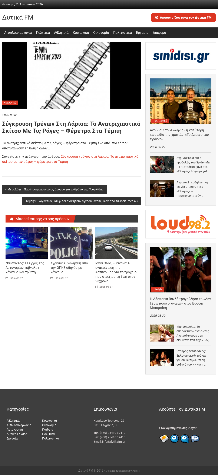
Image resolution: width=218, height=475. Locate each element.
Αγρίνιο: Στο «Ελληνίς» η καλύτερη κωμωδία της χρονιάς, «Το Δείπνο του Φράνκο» (179, 134)
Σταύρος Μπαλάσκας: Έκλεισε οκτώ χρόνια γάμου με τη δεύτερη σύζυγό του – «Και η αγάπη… (191, 358)
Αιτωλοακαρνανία (18, 33)
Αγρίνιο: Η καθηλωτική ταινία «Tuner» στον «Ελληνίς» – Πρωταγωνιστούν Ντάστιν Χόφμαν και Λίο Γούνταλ (192, 189)
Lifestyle (157, 289)
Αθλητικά (61, 33)
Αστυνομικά (15, 429)
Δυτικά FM (17, 17)
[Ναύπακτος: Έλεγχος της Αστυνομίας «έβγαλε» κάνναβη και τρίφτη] (27, 242)
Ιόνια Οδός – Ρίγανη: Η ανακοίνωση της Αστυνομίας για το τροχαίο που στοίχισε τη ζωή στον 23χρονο (115, 272)
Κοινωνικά (81, 33)
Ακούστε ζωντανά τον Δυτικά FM (186, 18)
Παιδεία (47, 429)
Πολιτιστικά (122, 33)
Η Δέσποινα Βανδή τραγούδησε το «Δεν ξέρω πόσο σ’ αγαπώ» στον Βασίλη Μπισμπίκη (180, 303)
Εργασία (142, 33)
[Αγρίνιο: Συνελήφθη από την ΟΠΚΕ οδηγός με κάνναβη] (71, 242)
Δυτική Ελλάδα (17, 434)
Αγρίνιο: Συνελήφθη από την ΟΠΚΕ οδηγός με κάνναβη (69, 267)
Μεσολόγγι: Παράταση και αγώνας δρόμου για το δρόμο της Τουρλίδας (55, 189)
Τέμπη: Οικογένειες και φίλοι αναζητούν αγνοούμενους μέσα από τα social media (81, 201)
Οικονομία (101, 33)
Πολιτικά (43, 33)
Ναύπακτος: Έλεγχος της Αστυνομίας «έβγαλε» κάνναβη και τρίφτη (25, 267)
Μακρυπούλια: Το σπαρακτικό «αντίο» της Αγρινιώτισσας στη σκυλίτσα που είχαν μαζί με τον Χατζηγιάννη (193, 333)
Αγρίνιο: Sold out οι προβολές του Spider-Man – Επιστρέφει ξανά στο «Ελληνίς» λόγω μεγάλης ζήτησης (193, 165)
